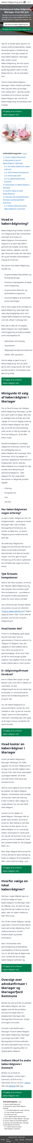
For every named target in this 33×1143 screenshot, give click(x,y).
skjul (24, 154)
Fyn (21, 1086)
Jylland (27, 1082)
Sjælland (11, 1086)
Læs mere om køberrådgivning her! (16, 24)
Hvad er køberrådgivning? (13, 611)
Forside (3, 1139)
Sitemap (21, 1139)
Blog (16, 1139)
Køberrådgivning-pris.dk (13, 2)
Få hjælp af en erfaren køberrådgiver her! (16, 29)
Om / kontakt (8, 1140)
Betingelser (29, 1139)
